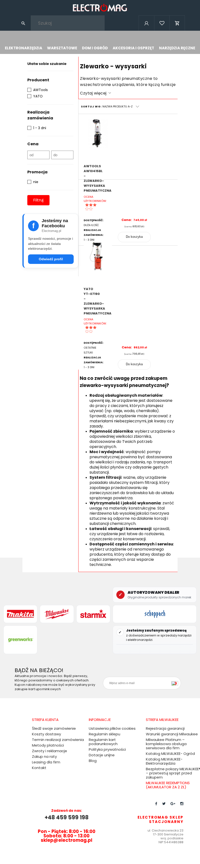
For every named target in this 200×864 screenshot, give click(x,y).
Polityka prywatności (107, 749)
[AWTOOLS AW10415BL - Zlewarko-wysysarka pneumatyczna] (98, 140)
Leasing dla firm (46, 762)
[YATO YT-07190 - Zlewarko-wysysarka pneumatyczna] (98, 263)
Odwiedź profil (51, 259)
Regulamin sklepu (104, 734)
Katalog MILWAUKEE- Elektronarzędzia (164, 761)
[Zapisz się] (176, 683)
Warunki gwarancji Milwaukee (172, 734)
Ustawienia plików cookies (112, 728)
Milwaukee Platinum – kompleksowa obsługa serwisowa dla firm (166, 743)
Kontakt (39, 767)
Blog (93, 760)
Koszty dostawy (46, 734)
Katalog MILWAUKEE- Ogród (170, 753)
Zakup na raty (44, 756)
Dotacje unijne (102, 755)
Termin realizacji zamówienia (58, 739)
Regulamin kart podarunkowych (103, 741)
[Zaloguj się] (146, 29)
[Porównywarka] (162, 29)
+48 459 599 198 (67, 817)
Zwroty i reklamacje (49, 750)
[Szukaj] (23, 23)
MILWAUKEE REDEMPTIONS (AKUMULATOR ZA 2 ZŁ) (168, 785)
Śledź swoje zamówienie (54, 728)
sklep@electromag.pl (66, 840)
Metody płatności (48, 745)
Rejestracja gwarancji (165, 728)
